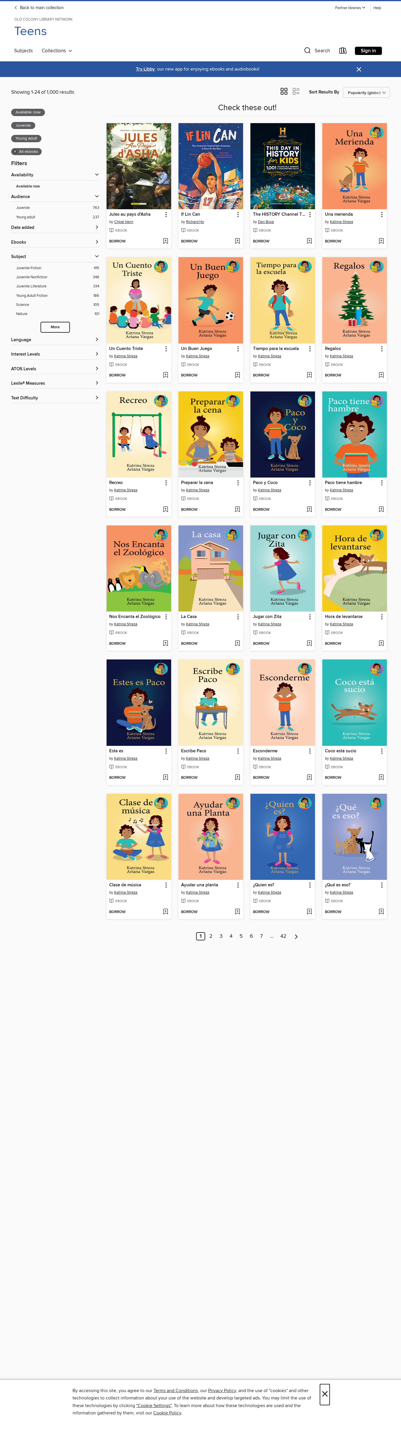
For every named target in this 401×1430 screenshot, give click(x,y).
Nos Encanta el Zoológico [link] (135, 616)
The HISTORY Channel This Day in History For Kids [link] (280, 214)
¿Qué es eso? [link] (338, 885)
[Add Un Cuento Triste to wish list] (165, 375)
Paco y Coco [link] (265, 482)
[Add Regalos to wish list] (381, 375)
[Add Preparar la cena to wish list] (237, 510)
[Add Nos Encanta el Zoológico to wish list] (165, 644)
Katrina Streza (341, 222)
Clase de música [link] (125, 885)
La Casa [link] (189, 616)
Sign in (368, 51)
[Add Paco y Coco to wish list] (309, 510)
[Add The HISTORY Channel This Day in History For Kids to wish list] (309, 241)
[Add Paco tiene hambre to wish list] (381, 510)
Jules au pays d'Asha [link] (130, 214)
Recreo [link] (116, 482)
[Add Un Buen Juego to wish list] (237, 375)
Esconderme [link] (265, 751)
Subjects (23, 51)
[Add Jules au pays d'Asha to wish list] (165, 241)
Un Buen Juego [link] (196, 348)
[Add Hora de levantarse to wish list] (381, 644)
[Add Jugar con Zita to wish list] (309, 644)
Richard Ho (195, 222)
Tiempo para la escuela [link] (276, 348)
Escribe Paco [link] (193, 751)
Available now (28, 186)
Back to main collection (41, 8)
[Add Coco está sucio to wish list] (381, 778)
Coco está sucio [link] (340, 751)
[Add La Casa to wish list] (237, 644)
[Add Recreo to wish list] (165, 510)
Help (377, 8)
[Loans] (343, 52)
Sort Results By (324, 92)
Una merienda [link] (339, 214)
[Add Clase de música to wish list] (165, 912)
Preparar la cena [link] (197, 482)
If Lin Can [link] (190, 214)
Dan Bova (266, 222)
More (55, 327)
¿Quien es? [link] (263, 885)
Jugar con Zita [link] (267, 616)
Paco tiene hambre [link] (343, 482)
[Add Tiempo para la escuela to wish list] (309, 375)
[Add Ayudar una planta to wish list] (237, 912)
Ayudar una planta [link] (199, 885)
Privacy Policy (222, 1391)
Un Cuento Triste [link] (126, 348)
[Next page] (296, 936)
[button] (350, 8)
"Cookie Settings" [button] (153, 1406)
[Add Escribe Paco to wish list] (237, 778)
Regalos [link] (333, 348)
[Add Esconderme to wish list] (309, 778)
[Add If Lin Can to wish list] (237, 241)
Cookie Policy (167, 1413)
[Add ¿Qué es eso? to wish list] (381, 912)
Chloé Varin (123, 222)
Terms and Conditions (176, 1391)
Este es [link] (116, 751)
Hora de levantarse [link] (344, 616)
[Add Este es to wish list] (165, 778)
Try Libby (145, 69)
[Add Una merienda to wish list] (381, 241)
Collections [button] (55, 51)
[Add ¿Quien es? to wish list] (309, 912)
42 (283, 936)
